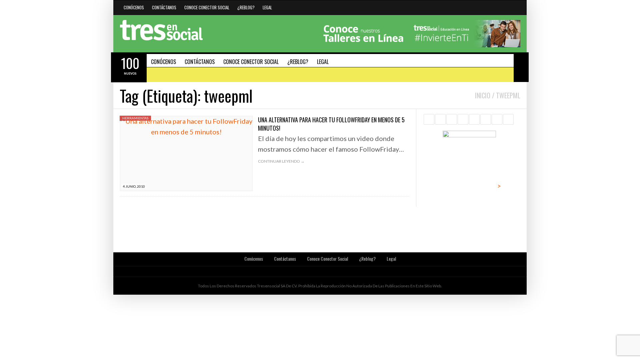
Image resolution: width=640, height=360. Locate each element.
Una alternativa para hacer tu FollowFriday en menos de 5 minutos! (331, 123)
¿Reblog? (246, 7)
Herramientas (135, 118)
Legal (267, 7)
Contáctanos (164, 7)
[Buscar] (521, 59)
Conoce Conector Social (206, 7)
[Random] (521, 74)
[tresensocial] (161, 30)
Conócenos (134, 7)
